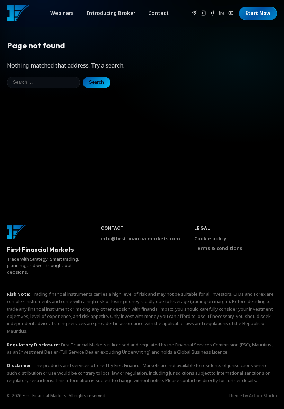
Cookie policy (210, 239)
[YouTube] (230, 12)
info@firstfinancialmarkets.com (140, 239)
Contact (158, 13)
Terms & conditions (218, 248)
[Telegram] (193, 12)
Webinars (62, 13)
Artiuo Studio (263, 396)
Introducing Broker (111, 13)
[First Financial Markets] (18, 13)
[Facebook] (212, 12)
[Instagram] (203, 12)
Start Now (257, 13)
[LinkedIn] (221, 12)
